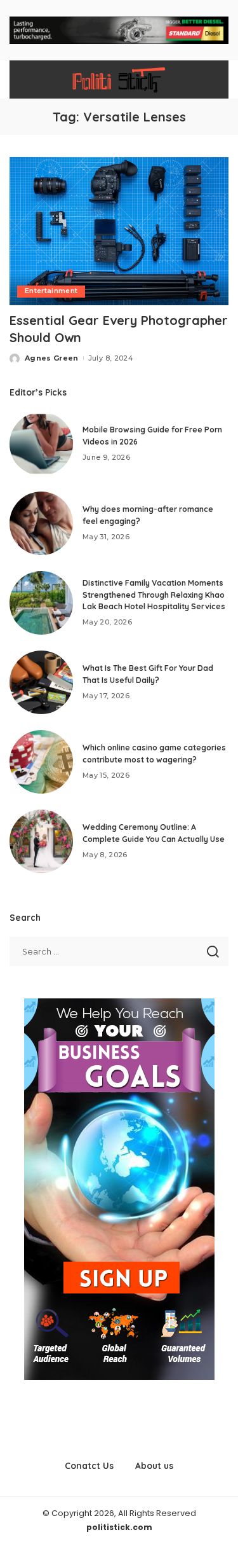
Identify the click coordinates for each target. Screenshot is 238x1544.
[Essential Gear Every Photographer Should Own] (119, 231)
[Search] (211, 79)
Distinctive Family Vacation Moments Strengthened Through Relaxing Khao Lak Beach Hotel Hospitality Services (154, 594)
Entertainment (51, 291)
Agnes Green (52, 358)
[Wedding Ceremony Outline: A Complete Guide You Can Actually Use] (41, 841)
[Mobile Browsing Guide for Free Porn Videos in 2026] (41, 444)
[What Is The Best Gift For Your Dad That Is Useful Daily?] (41, 682)
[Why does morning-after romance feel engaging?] (41, 523)
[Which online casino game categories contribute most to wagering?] (41, 762)
